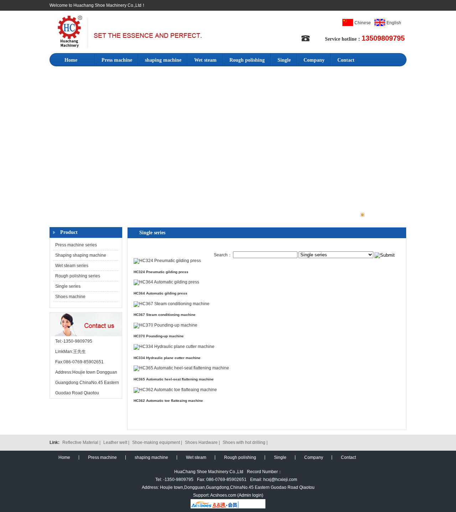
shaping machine (163, 60)
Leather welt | (116, 442)
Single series (68, 286)
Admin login (250, 495)
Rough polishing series (77, 275)
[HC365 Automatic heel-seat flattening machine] (181, 367)
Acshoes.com (223, 495)
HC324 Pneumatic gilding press (161, 272)
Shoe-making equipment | (157, 442)
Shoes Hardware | (203, 442)
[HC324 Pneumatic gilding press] (167, 260)
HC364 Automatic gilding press (160, 293)
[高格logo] (129, 47)
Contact (345, 60)
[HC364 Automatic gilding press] (166, 282)
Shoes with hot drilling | (245, 442)
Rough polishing (247, 60)
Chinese (362, 22)
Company (314, 60)
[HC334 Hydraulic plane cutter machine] (174, 346)
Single (284, 60)
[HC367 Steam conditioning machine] (171, 303)
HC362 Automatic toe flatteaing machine (168, 401)
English (394, 22)
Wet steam (205, 60)
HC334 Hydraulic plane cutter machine (167, 358)
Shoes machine (70, 296)
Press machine (117, 60)
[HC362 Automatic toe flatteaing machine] (175, 389)
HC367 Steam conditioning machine (165, 315)
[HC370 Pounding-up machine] (165, 325)
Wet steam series (71, 265)
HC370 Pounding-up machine (159, 336)
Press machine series (76, 244)
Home (70, 60)
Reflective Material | (82, 442)
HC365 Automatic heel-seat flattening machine (174, 379)
